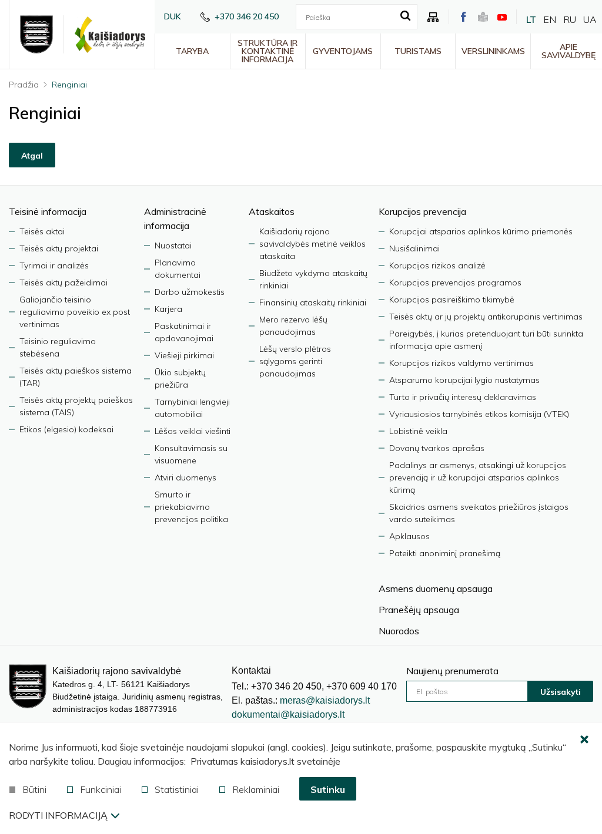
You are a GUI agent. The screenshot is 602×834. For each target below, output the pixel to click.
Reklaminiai (255, 789)
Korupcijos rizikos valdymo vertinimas (461, 363)
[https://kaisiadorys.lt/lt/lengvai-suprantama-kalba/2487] (483, 17)
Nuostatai (173, 245)
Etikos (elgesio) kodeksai (66, 429)
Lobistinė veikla (418, 431)
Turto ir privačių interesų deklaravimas (462, 397)
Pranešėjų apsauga (419, 610)
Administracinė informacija (175, 218)
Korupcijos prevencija (422, 211)
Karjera (168, 309)
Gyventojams (343, 51)
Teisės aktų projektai (58, 248)
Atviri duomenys (185, 477)
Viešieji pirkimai (184, 355)
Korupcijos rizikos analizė (437, 265)
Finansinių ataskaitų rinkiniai (312, 302)
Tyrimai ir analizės (54, 265)
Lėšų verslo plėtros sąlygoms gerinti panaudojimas (295, 361)
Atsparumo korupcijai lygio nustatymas (464, 380)
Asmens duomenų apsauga (436, 588)
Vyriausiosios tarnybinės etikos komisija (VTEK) (479, 414)
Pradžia (24, 84)
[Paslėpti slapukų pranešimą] (584, 740)
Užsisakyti (560, 692)
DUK (172, 16)
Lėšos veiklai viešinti (192, 431)
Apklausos (409, 536)
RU (569, 19)
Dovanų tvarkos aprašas (436, 448)
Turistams (418, 51)
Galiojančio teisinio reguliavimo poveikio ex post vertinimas (74, 311)
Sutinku (327, 789)
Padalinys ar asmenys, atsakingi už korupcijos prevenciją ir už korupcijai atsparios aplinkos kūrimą (477, 477)
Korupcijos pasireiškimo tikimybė (451, 299)
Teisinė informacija (47, 211)
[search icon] (405, 16)
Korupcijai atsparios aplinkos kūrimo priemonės (481, 231)
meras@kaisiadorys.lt (325, 700)
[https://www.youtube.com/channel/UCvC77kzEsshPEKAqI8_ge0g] (502, 17)
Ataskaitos (272, 211)
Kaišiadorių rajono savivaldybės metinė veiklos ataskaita (312, 243)
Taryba (192, 51)
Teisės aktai (42, 231)
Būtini (34, 789)
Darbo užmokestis (190, 292)
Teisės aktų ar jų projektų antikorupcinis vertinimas (486, 316)
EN (549, 19)
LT (531, 19)
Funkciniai (100, 789)
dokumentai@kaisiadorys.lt (288, 714)
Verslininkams (493, 51)
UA (590, 19)
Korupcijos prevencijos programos (455, 282)
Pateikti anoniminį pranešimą (444, 553)
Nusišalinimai (414, 248)
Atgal (32, 155)
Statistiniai (177, 789)
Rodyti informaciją (58, 815)
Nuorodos (399, 631)
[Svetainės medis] (433, 17)
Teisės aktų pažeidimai (63, 282)
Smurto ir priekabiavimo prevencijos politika (191, 506)
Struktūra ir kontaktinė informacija (267, 51)
